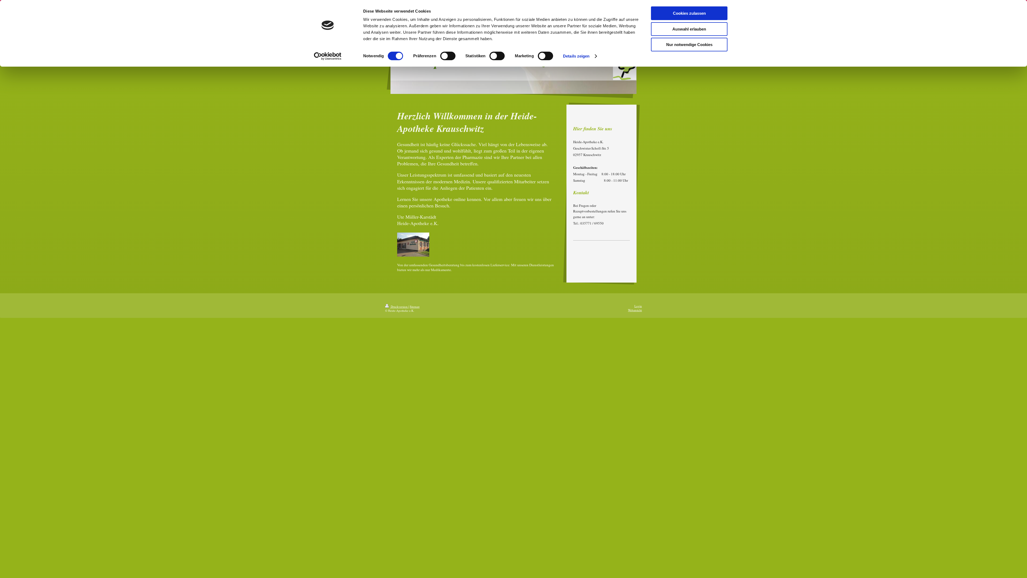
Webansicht (635, 310)
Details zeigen (576, 56)
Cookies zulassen (689, 13)
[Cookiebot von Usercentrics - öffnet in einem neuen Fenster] (327, 56)
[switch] (447, 56)
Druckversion (399, 307)
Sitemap (415, 307)
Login (638, 306)
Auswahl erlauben (689, 29)
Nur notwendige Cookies (689, 44)
